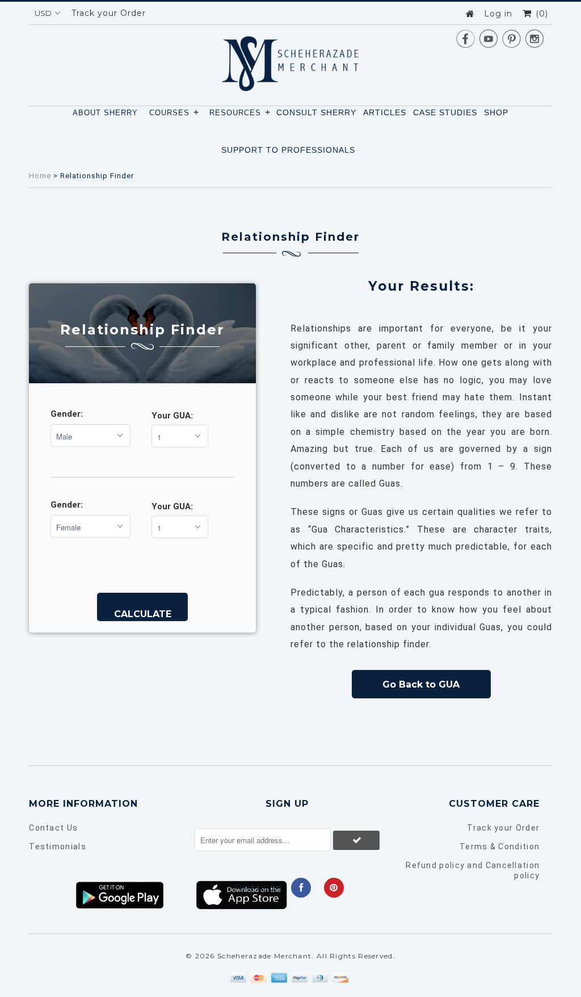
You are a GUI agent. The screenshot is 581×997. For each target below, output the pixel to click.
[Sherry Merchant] (290, 59)
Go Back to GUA (421, 684)
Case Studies (445, 112)
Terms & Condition (500, 846)
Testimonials (57, 846)
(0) (540, 14)
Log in (498, 14)
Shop (496, 112)
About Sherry (105, 112)
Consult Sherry (316, 112)
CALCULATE (142, 614)
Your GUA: (172, 415)
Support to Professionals (288, 149)
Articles (384, 112)
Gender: (66, 414)
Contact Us (53, 827)
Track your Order (108, 13)
